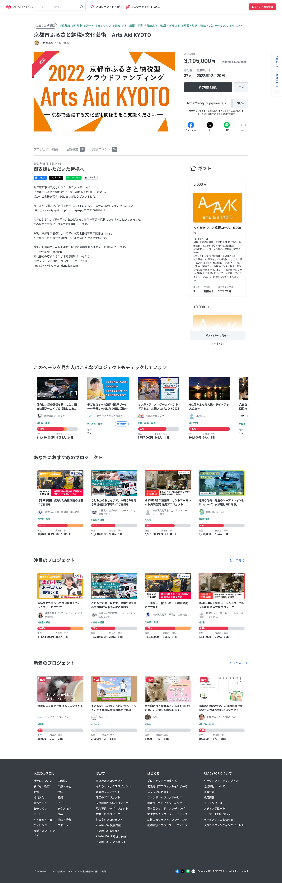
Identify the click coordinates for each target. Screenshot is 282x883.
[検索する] (81, 7)
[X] (210, 125)
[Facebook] (191, 125)
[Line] (227, 125)
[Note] (244, 125)
